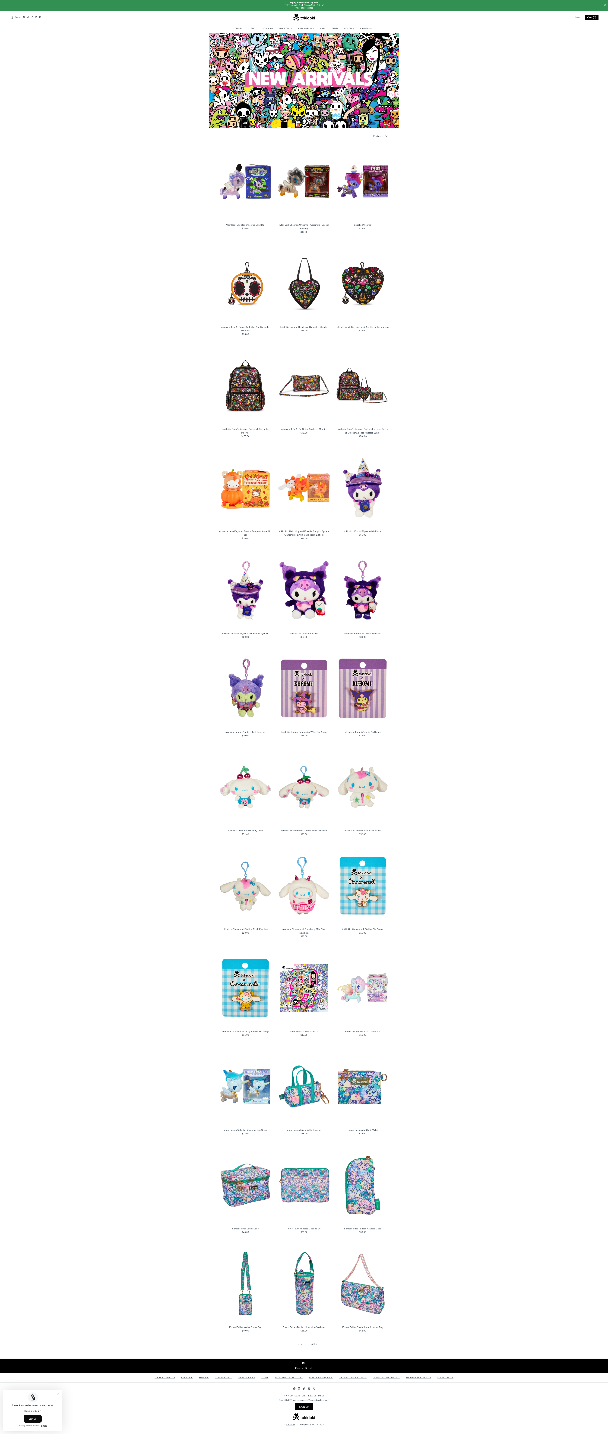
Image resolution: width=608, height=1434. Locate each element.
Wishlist (335, 28)
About (322, 28)
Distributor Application (353, 1378)
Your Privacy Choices (418, 1378)
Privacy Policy (246, 1378)
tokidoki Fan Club (165, 1378)
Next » (313, 1344)
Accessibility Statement (289, 1378)
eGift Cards (349, 28)
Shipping (204, 1378)
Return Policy (223, 1378)
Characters (268, 28)
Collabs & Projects (306, 28)
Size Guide (187, 1378)
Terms (264, 1378)
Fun (254, 28)
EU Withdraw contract (386, 1378)
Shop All (239, 28)
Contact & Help (366, 28)
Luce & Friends (285, 28)
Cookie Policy (445, 1378)
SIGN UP (304, 1406)
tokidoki (290, 1424)
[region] (304, 5)
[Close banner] (605, 5)
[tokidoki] (304, 17)
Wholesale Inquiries (320, 1378)
